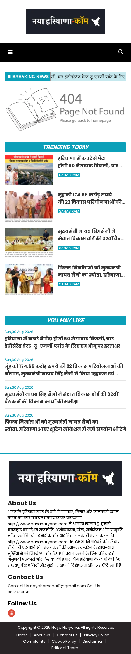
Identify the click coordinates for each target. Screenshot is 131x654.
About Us (22, 503)
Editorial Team (64, 647)
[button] (10, 52)
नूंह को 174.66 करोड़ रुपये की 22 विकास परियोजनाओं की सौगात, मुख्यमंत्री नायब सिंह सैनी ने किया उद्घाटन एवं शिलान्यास (64, 373)
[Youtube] (11, 613)
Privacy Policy (96, 635)
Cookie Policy (64, 641)
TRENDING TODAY (65, 147)
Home (21, 635)
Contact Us (25, 577)
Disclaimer (92, 641)
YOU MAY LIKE (65, 320)
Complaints (34, 641)
